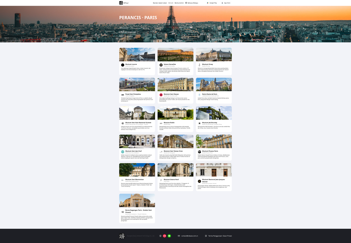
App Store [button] (227, 3)
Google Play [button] (213, 3)
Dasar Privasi (227, 236)
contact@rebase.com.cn (189, 236)
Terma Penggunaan (215, 236)
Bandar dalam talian (160, 3)
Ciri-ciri (170, 3)
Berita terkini (179, 3)
